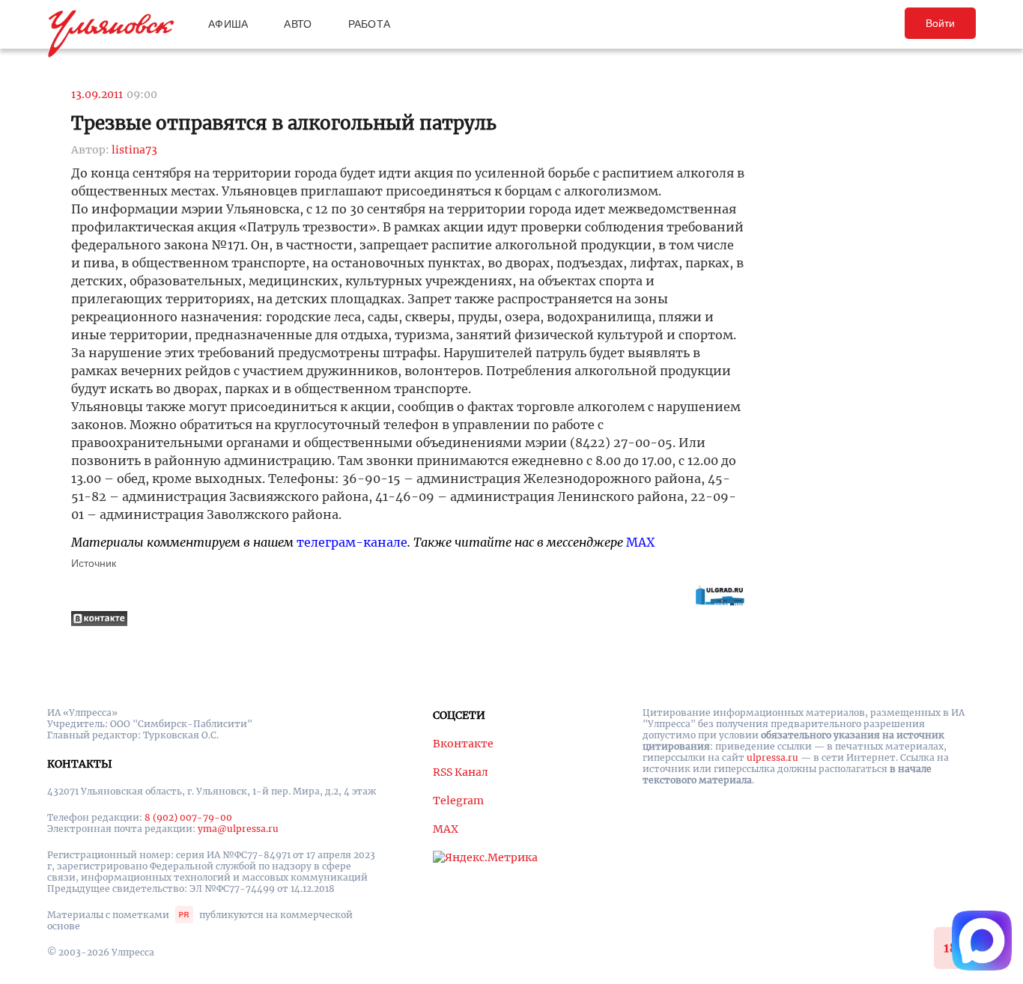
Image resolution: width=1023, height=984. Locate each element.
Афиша (228, 24)
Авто (298, 24)
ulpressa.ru (772, 757)
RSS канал (460, 772)
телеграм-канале (352, 542)
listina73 (134, 150)
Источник (93, 563)
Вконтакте (463, 743)
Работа (369, 24)
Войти (940, 23)
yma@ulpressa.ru (238, 828)
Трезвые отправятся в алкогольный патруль (284, 123)
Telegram (458, 800)
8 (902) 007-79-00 (188, 817)
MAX (640, 542)
